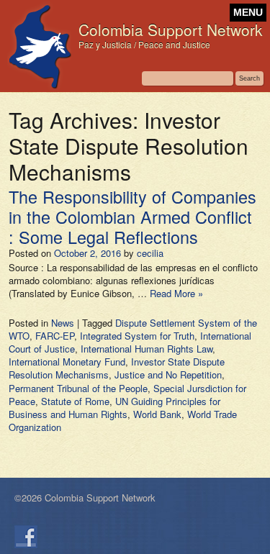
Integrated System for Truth (137, 335)
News (62, 323)
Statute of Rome (75, 401)
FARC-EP (54, 335)
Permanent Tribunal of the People (78, 388)
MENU (248, 12)
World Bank (157, 414)
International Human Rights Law (146, 348)
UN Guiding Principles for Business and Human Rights (114, 407)
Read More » (176, 293)
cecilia (150, 253)
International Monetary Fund (67, 361)
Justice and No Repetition (168, 374)
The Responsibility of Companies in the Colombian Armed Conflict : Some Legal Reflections (132, 216)
